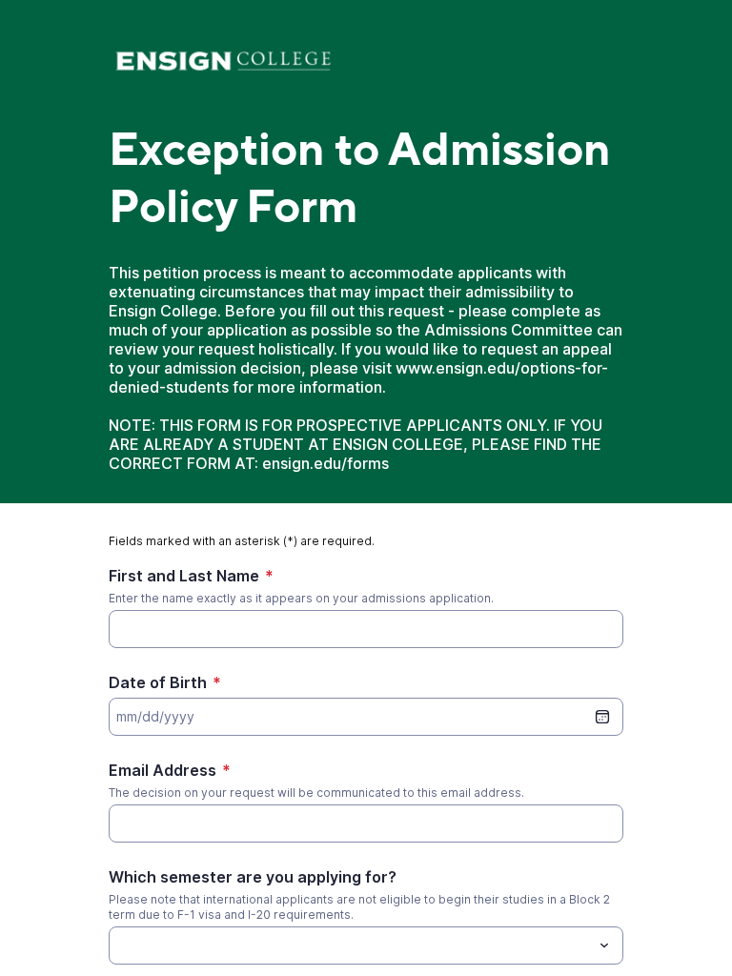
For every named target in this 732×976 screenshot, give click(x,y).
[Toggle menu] (604, 945)
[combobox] (366, 945)
